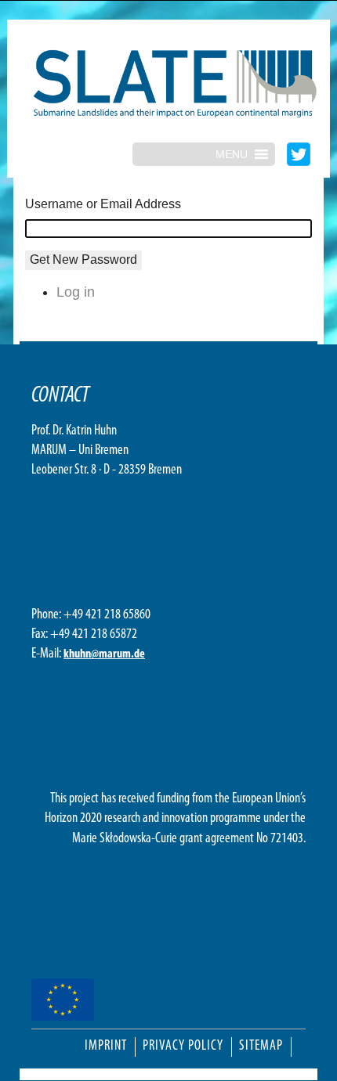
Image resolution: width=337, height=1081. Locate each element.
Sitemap (261, 1047)
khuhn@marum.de (104, 654)
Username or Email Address (103, 204)
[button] (232, 154)
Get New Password (83, 259)
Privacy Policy (183, 1047)
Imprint (106, 1047)
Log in (75, 292)
